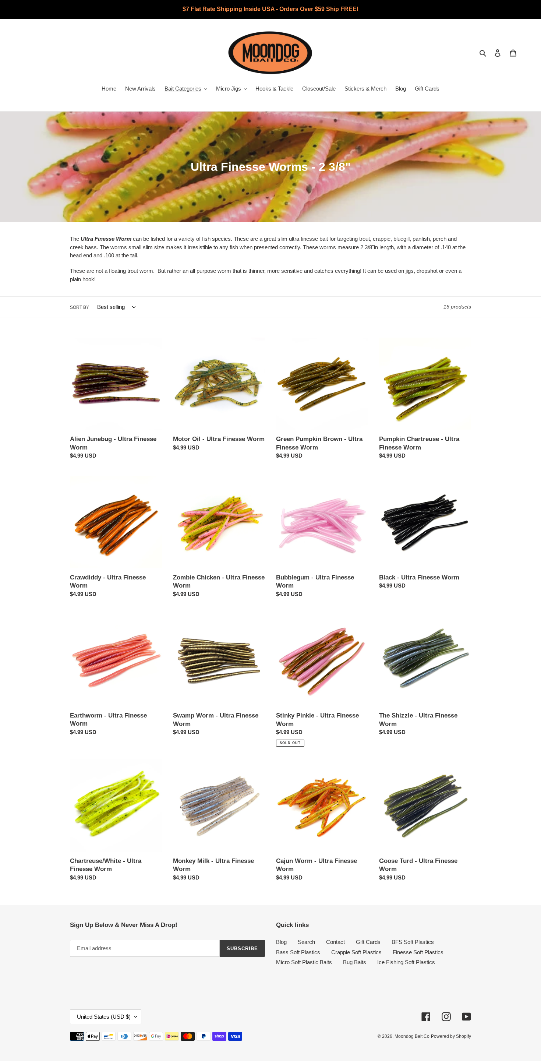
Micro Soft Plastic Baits (304, 962)
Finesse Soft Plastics (418, 952)
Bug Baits (354, 962)
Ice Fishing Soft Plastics (406, 962)
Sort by (79, 307)
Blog (281, 942)
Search (306, 942)
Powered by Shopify (451, 1036)
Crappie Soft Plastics (356, 952)
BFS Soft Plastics (413, 942)
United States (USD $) (104, 1017)
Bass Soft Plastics (298, 952)
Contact (335, 942)
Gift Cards (368, 942)
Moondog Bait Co (412, 1036)
